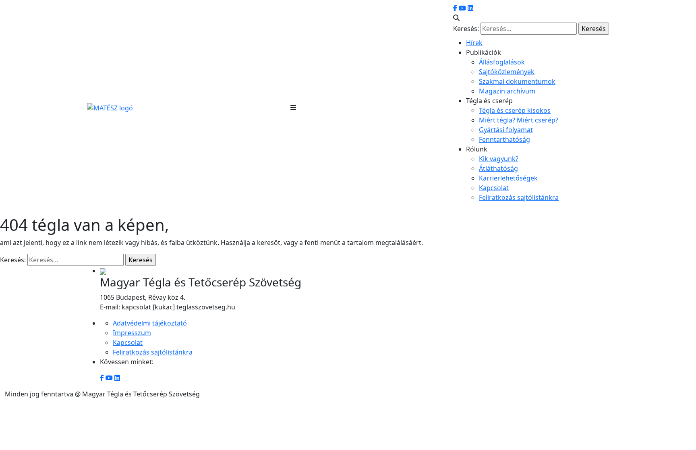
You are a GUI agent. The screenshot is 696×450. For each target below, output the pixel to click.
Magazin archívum (507, 91)
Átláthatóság (498, 168)
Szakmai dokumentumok (517, 81)
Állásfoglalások (502, 62)
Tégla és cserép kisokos (515, 110)
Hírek (474, 42)
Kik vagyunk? (498, 158)
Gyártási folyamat (506, 129)
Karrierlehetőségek (508, 178)
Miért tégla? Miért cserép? (518, 120)
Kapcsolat (494, 187)
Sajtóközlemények (506, 71)
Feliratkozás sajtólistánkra (519, 197)
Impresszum (132, 332)
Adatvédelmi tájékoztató (150, 323)
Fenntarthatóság (504, 139)
